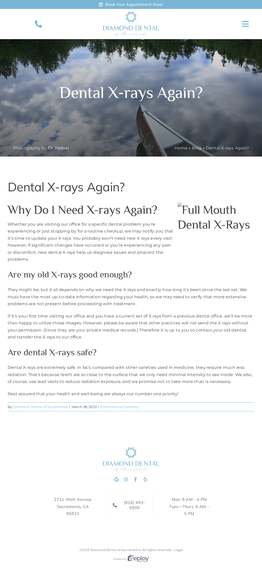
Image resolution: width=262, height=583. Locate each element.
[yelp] (145, 479)
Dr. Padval (58, 148)
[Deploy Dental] (138, 559)
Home (181, 148)
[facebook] (135, 479)
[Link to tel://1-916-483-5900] (38, 24)
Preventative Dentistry (119, 407)
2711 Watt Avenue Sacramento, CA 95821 (73, 506)
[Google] (116, 479)
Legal (178, 550)
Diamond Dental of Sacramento (40, 407)
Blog (197, 148)
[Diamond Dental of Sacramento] (131, 13)
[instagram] (126, 479)
